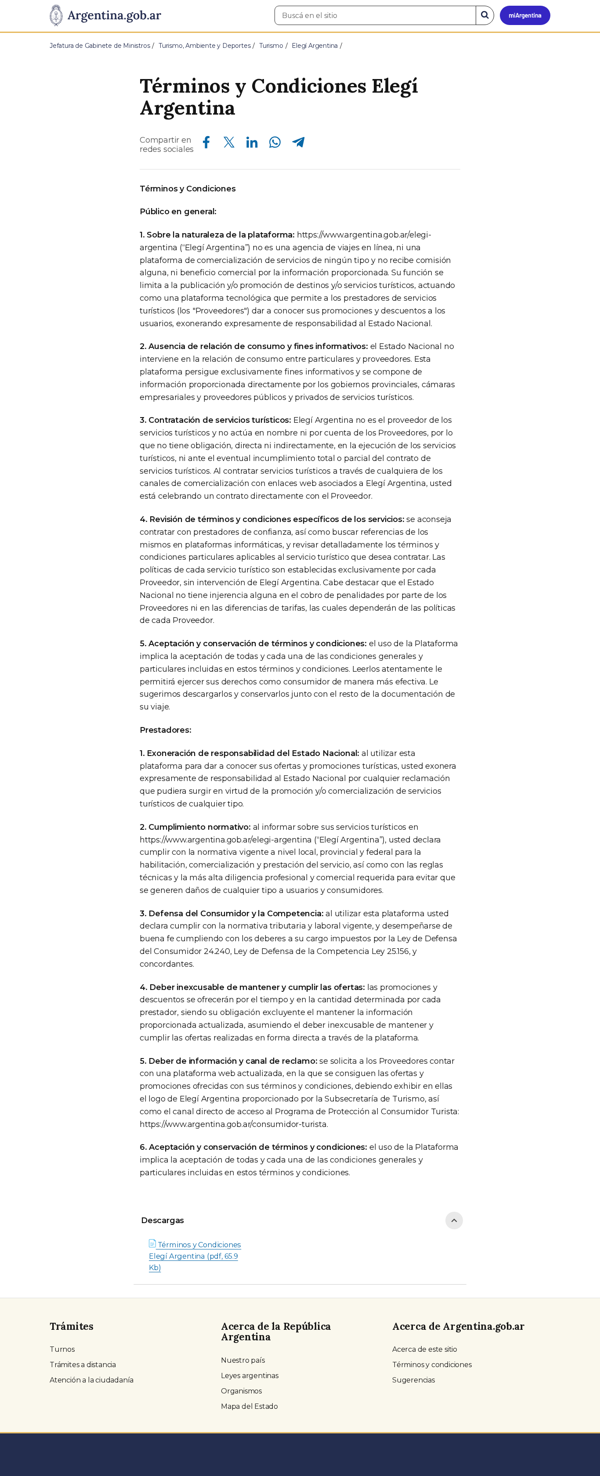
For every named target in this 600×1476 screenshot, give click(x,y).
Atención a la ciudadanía (92, 1380)
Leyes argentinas (249, 1376)
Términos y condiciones (432, 1365)
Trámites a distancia (83, 1365)
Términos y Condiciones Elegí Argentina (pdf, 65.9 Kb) (195, 1256)
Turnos (62, 1349)
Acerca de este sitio (424, 1349)
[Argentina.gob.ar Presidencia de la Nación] (105, 16)
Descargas (162, 1220)
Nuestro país (243, 1360)
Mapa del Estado (249, 1406)
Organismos (241, 1391)
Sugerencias (413, 1380)
